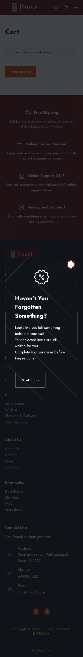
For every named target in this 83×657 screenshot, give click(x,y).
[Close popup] (71, 264)
